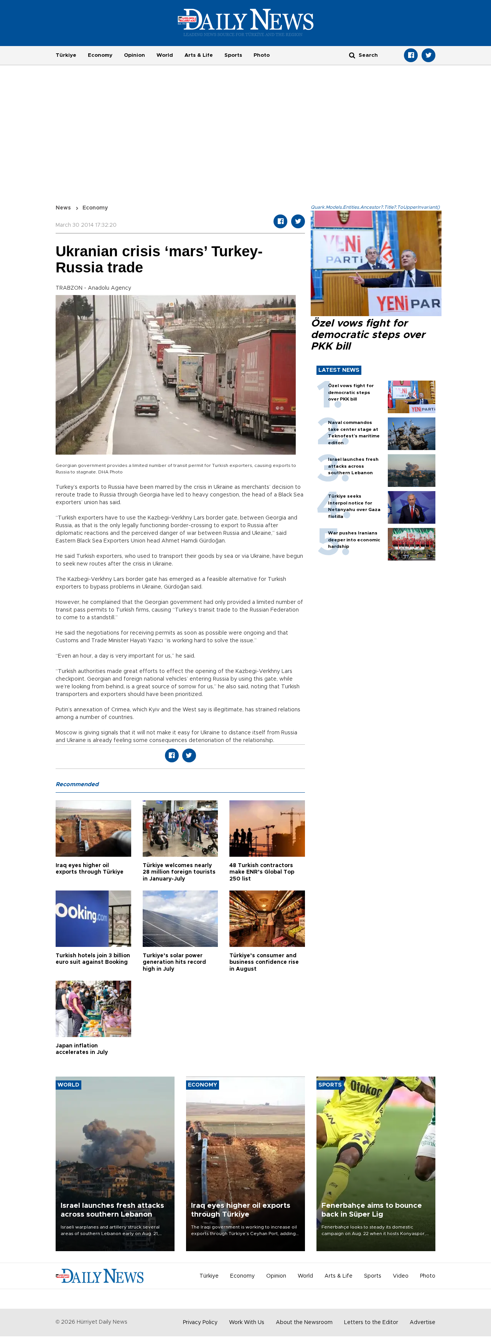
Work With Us (246, 1322)
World (165, 55)
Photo (262, 55)
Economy (100, 55)
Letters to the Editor (371, 1322)
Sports (233, 55)
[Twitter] (428, 55)
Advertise (422, 1322)
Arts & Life (199, 55)
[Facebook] (411, 55)
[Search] (352, 55)
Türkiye (66, 55)
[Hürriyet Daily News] (246, 22)
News (63, 208)
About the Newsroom (304, 1322)
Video (401, 1276)
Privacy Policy (200, 1322)
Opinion (134, 55)
